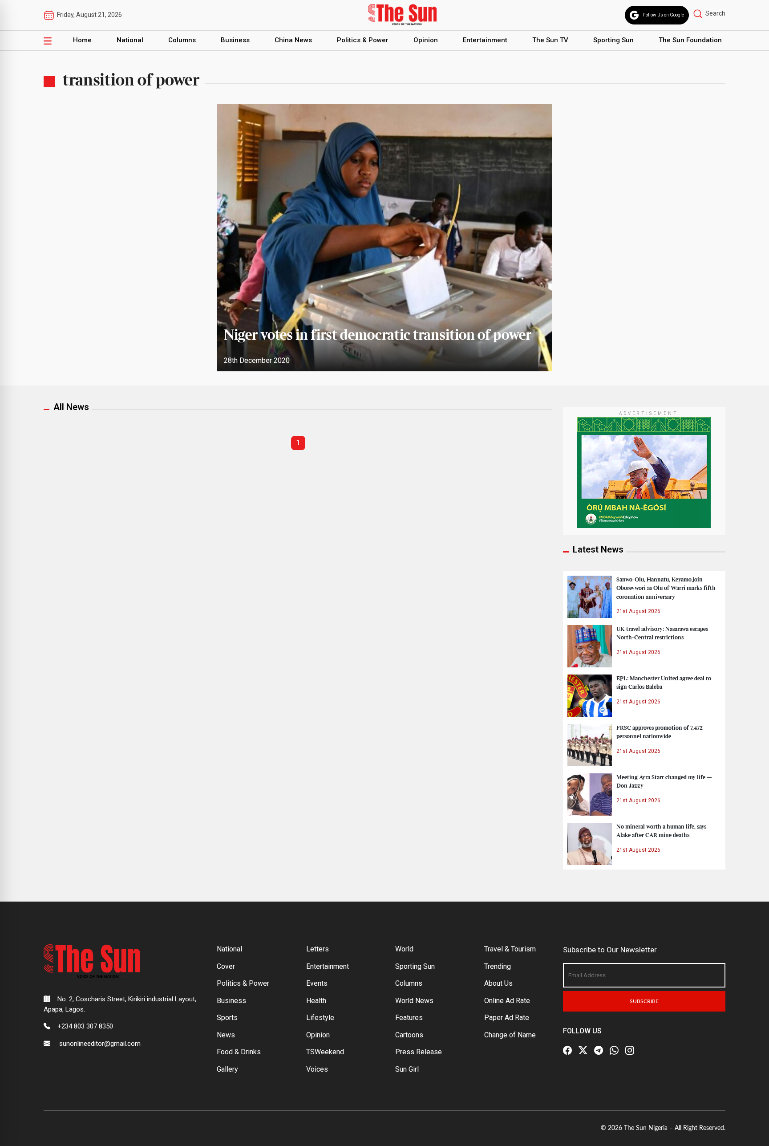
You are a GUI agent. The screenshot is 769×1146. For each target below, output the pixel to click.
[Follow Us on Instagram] (629, 1050)
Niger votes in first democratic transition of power (377, 335)
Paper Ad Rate (506, 1017)
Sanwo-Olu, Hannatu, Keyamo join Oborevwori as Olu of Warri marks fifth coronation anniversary (666, 588)
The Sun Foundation (690, 40)
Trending (497, 966)
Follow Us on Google (663, 14)
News (226, 1035)
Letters (317, 949)
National (130, 40)
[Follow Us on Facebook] (567, 1050)
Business (235, 40)
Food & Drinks (239, 1052)
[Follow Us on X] (583, 1050)
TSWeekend (325, 1052)
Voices (317, 1069)
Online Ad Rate (507, 1000)
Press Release (418, 1052)
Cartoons (409, 1035)
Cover (226, 966)
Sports (227, 1017)
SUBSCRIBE (644, 1001)
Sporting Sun (613, 40)
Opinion (425, 40)
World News (414, 1000)
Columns (182, 40)
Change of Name (510, 1035)
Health (316, 1000)
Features (409, 1017)
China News (293, 40)
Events (317, 983)
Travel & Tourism (510, 949)
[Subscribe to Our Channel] (598, 1050)
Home (82, 40)
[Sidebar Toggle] (48, 41)
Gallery (227, 1069)
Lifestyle (320, 1017)
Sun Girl (407, 1069)
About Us (498, 983)
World (404, 949)
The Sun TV (550, 40)
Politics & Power (363, 40)
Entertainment (485, 40)
